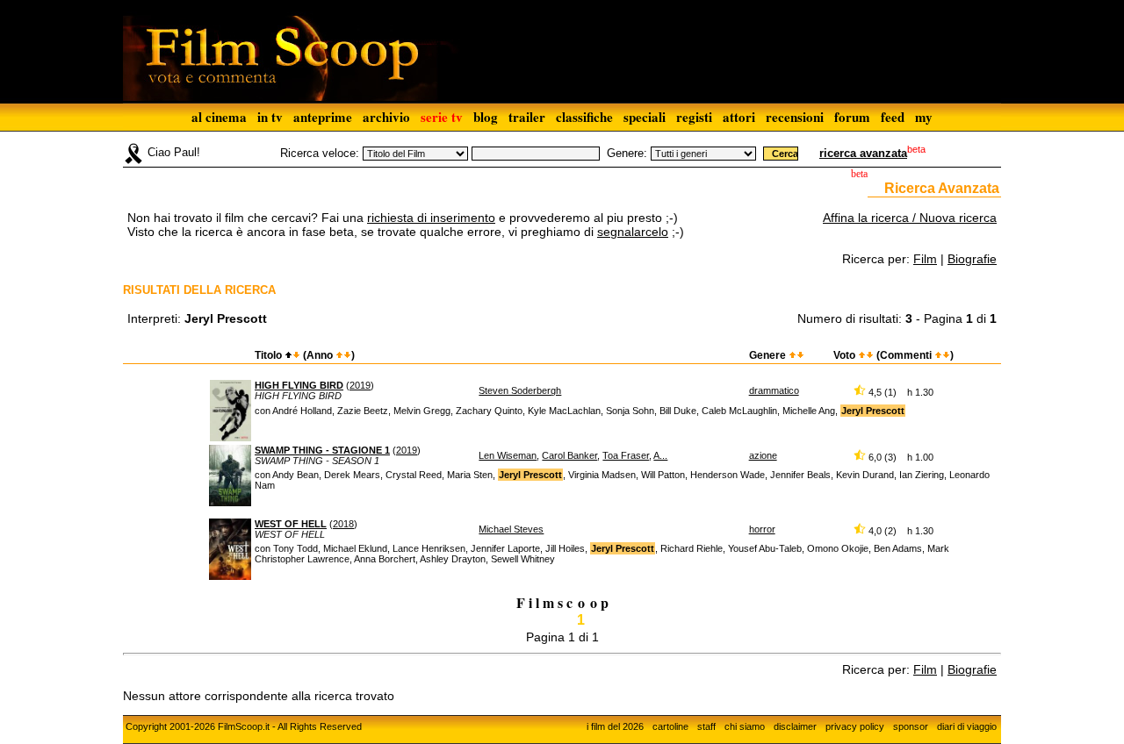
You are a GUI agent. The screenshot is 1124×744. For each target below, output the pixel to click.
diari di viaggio (967, 726)
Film (925, 259)
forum (852, 116)
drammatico (774, 390)
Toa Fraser (625, 455)
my (924, 116)
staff (706, 726)
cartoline (670, 726)
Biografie (972, 259)
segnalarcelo (632, 232)
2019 (360, 385)
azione (763, 455)
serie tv (442, 116)
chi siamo (744, 726)
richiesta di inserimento (431, 218)
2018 (343, 524)
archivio (386, 116)
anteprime (322, 116)
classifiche (584, 116)
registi (694, 116)
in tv (270, 116)
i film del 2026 (615, 726)
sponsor (910, 726)
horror (762, 529)
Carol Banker (569, 455)
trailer (526, 116)
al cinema (219, 116)
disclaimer (795, 726)
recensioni (795, 116)
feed (892, 116)
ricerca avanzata (863, 153)
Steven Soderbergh (520, 390)
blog (485, 116)
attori (739, 116)
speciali (644, 116)
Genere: (627, 153)
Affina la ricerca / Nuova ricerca (910, 218)
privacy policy (854, 726)
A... (660, 455)
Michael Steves (511, 529)
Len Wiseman (508, 455)
